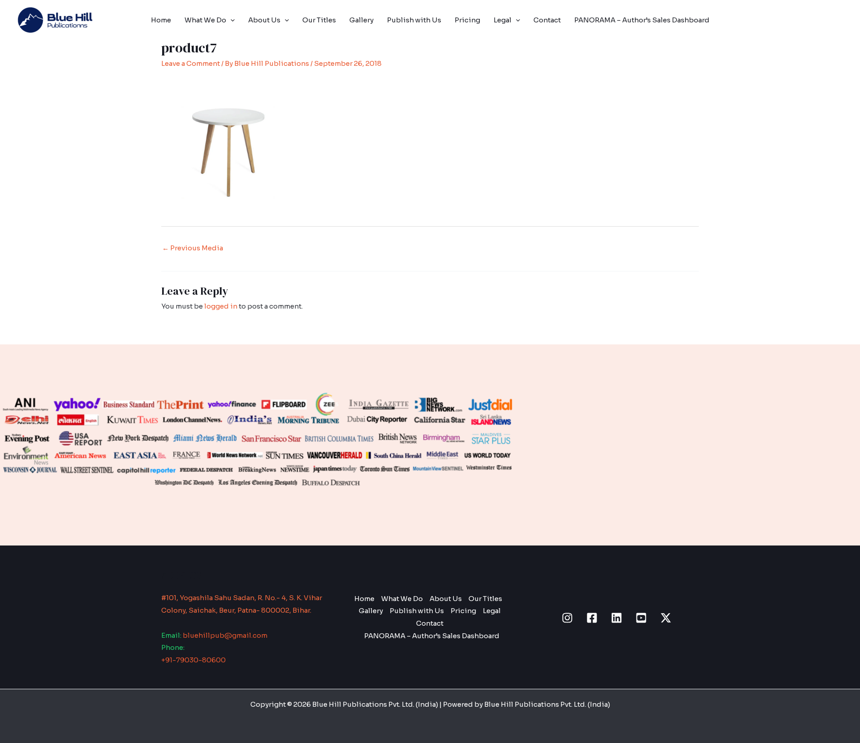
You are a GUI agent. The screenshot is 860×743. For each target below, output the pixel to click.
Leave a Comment (190, 63)
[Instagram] (567, 617)
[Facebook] (592, 617)
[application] (230, 20)
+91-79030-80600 (193, 660)
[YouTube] (641, 617)
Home (161, 20)
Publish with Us (414, 20)
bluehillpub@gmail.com (225, 635)
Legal (503, 20)
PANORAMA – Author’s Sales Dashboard (642, 20)
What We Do (205, 20)
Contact (547, 20)
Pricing (467, 20)
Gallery (361, 20)
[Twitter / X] (665, 617)
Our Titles (319, 20)
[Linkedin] (616, 617)
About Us (264, 20)
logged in (220, 306)
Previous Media (192, 248)
